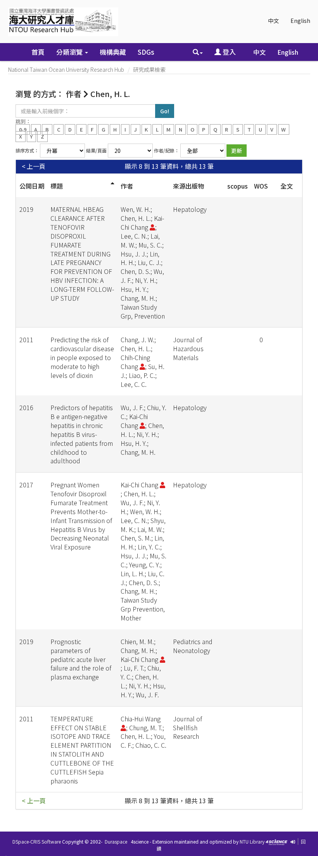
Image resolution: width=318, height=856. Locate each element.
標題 (56, 186)
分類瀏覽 (70, 52)
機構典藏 (113, 52)
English (300, 20)
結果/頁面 (96, 150)
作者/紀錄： (166, 150)
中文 (273, 20)
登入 (228, 52)
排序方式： (27, 150)
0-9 (22, 129)
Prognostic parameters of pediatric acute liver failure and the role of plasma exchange (80, 659)
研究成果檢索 (149, 69)
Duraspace (116, 841)
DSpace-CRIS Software (36, 841)
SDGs (146, 52)
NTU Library (252, 841)
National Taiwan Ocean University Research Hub (66, 69)
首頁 (38, 52)
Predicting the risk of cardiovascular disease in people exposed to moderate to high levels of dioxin (82, 357)
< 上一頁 (33, 166)
